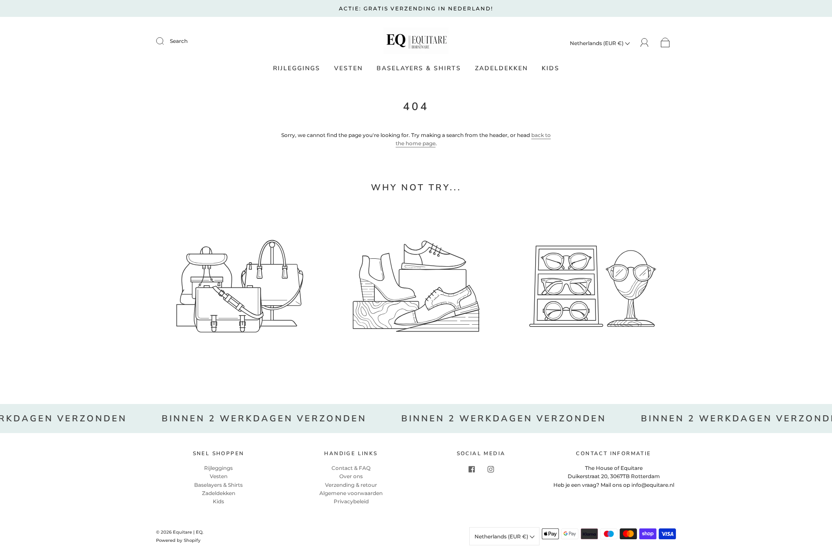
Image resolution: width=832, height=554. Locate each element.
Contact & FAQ (351, 468)
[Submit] (165, 41)
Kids (550, 68)
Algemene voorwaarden (351, 493)
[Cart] (665, 43)
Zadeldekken (501, 68)
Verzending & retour (351, 485)
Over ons (351, 476)
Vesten (348, 68)
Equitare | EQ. (188, 532)
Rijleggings (296, 68)
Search (179, 41)
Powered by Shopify (178, 540)
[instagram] (490, 469)
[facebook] (471, 469)
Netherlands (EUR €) (597, 43)
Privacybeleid (351, 501)
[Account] (644, 42)
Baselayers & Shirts (419, 68)
